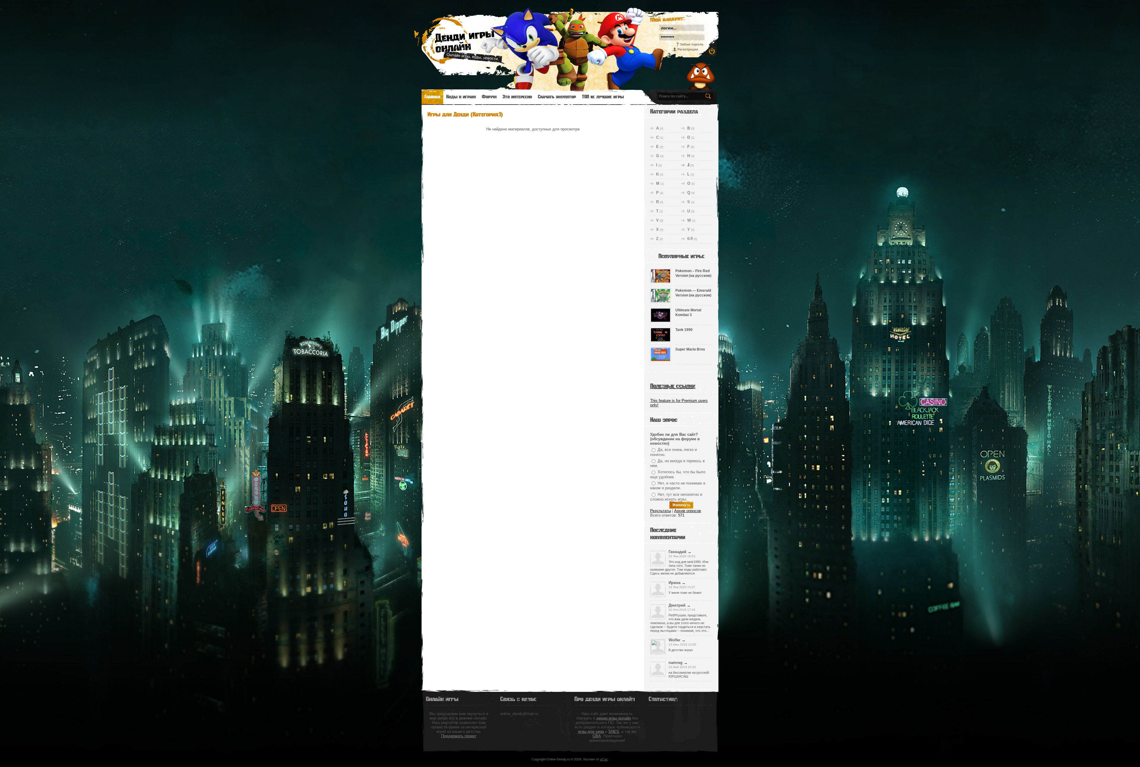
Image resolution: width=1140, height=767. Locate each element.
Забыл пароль (692, 44)
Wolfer (674, 640)
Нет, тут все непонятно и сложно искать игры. (676, 497)
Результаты (660, 511)
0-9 (690, 238)
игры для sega (591, 731)
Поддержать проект (458, 736)
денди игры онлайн (613, 718)
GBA (597, 736)
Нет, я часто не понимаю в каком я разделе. (677, 485)
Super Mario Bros (690, 349)
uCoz (604, 759)
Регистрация (687, 49)
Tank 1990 (684, 330)
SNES (613, 731)
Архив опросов (687, 511)
